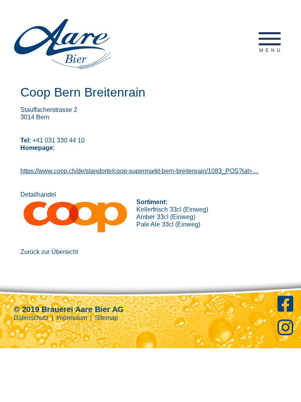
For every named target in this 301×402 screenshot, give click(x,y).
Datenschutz (31, 317)
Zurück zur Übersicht (49, 252)
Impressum (71, 317)
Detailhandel (38, 194)
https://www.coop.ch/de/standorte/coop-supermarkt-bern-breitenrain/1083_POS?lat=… (139, 171)
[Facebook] (285, 308)
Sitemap (106, 317)
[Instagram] (285, 332)
